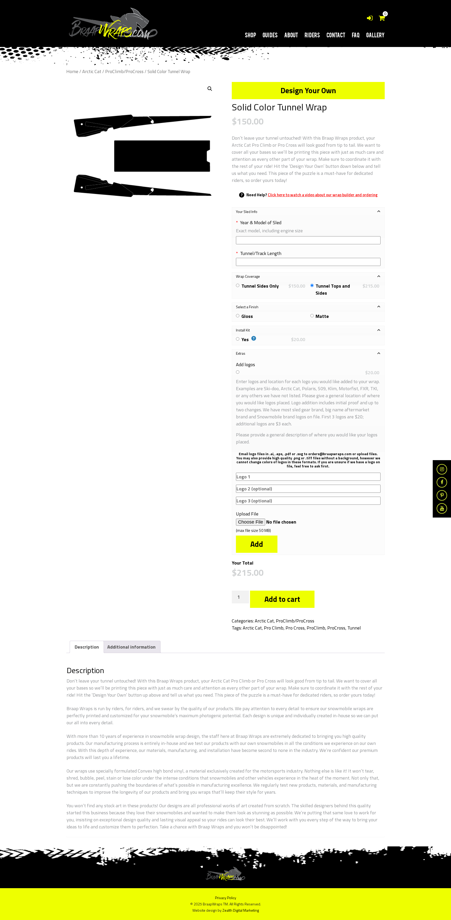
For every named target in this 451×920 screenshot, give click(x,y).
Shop (250, 34)
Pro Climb (273, 627)
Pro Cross (295, 627)
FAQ (356, 34)
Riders (312, 34)
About (291, 34)
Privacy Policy (225, 897)
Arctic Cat (91, 71)
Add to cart (282, 599)
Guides (270, 34)
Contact (336, 34)
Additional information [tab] (131, 646)
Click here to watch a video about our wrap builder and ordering (323, 195)
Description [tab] (87, 646)
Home (72, 71)
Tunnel (354, 627)
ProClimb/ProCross (124, 71)
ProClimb (316, 627)
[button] (210, 88)
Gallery (375, 34)
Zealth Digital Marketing (240, 910)
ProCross (336, 627)
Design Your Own (308, 90)
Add (256, 544)
